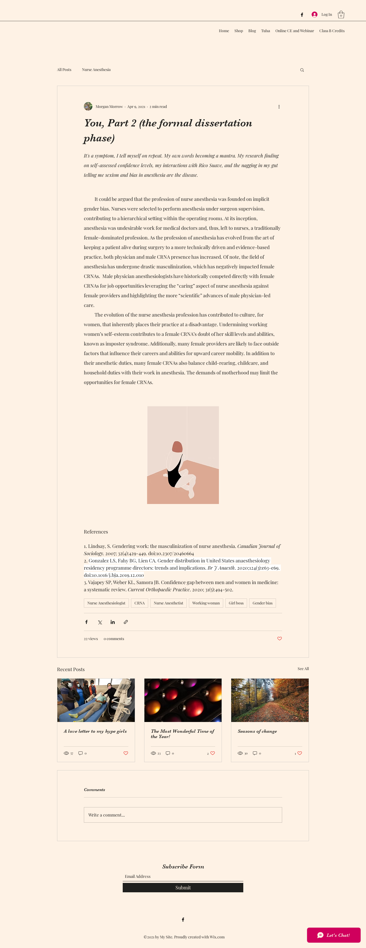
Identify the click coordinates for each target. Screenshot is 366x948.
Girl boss (236, 602)
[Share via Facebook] (86, 622)
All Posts (64, 69)
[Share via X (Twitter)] (99, 622)
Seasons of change (257, 731)
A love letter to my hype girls (95, 731)
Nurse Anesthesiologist (106, 602)
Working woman (206, 602)
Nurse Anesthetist (168, 602)
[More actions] (279, 106)
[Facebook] (302, 14)
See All (303, 668)
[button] (341, 14)
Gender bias (262, 602)
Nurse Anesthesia (96, 69)
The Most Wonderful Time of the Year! (182, 733)
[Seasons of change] (270, 700)
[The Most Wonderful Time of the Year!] (183, 700)
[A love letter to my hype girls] (96, 700)
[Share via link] (125, 622)
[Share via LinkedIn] (112, 622)
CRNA (140, 602)
